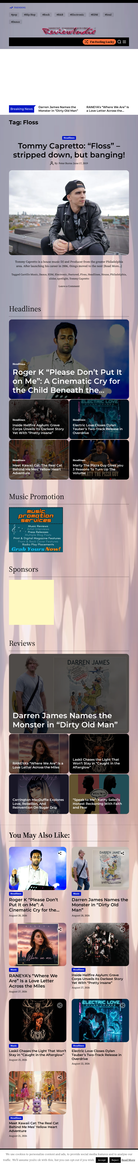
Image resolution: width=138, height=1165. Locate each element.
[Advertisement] (69, 78)
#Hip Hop (29, 14)
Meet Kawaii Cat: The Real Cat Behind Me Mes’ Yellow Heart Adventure (37, 469)
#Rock (46, 14)
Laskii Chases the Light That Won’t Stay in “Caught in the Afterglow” (96, 763)
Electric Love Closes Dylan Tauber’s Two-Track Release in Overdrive (98, 429)
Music (76, 893)
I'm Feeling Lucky (102, 42)
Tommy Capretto (79, 278)
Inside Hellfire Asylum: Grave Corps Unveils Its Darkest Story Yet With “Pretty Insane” (107, 112)
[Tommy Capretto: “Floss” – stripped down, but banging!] (69, 212)
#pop (14, 14)
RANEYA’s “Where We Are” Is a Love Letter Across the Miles (59, 110)
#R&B (60, 14)
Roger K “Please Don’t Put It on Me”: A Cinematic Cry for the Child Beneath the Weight (67, 385)
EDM (51, 274)
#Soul (108, 14)
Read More (128, 1160)
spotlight (62, 278)
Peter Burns (65, 163)
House (105, 274)
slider (52, 278)
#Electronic (77, 14)
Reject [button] (115, 1160)
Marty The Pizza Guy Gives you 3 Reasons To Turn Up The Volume (98, 469)
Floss (83, 274)
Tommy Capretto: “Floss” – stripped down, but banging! (69, 150)
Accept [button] (102, 1160)
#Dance (15, 22)
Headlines (69, 137)
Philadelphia (118, 274)
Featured (73, 274)
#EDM (94, 14)
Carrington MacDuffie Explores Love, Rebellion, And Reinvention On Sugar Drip (38, 804)
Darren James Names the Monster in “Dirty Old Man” (65, 720)
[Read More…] (113, 266)
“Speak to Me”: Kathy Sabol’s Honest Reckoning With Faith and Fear (97, 804)
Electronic (61, 274)
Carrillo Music (29, 274)
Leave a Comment (69, 286)
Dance (43, 274)
